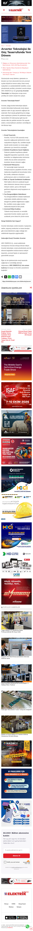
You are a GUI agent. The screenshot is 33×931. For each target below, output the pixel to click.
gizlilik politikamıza (16, 867)
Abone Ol (16, 856)
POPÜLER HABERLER (11, 607)
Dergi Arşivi (22, 904)
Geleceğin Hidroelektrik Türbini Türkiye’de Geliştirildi (16, 709)
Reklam (11, 907)
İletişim (19, 907)
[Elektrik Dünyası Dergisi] (15, 9)
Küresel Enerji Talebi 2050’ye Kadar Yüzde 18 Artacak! (25, 333)
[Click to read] (16, 317)
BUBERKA (10, 927)
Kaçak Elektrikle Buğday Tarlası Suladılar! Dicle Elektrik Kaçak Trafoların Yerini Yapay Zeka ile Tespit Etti (8, 337)
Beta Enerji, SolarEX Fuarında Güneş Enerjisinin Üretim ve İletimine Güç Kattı (16, 304)
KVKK (13, 904)
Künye (6, 904)
